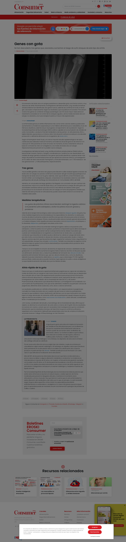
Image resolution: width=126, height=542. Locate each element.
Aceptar (95, 527)
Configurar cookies (95, 536)
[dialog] (66, 531)
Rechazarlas (94, 532)
